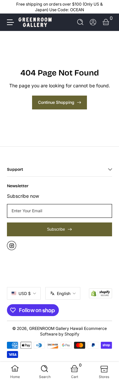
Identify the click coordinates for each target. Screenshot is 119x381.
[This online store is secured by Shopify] (100, 293)
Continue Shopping (56, 102)
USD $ (25, 293)
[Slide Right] (107, 7)
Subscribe (56, 229)
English (63, 293)
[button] (80, 22)
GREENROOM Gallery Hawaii (56, 328)
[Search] (80, 22)
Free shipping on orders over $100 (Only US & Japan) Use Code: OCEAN (59, 7)
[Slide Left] (11, 7)
